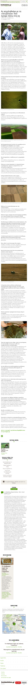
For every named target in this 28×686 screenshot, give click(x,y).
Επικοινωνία (3, 675)
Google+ (26, 5)
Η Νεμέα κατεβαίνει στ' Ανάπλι (7, 466)
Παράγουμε (2, 666)
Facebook (24, 5)
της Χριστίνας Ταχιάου (4, 453)
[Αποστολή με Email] (2, 436)
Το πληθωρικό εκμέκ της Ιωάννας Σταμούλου (6, 568)
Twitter (22, 5)
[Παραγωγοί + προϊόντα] (14, 633)
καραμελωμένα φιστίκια (5, 593)
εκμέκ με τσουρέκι (6, 594)
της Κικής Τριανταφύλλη (5, 573)
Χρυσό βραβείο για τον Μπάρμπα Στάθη (7, 462)
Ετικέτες (3, 672)
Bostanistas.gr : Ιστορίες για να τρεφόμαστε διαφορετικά (6, 5)
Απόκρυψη (14, 489)
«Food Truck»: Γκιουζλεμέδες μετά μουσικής (7, 472)
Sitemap (3, 673)
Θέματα (1, 663)
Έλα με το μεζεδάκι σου (7, 468)
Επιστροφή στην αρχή (6, 677)
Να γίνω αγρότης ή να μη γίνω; (4, 450)
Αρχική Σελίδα (3, 658)
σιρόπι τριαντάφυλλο (5, 596)
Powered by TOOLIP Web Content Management (24, 683)
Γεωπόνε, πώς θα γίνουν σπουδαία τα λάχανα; (7, 475)
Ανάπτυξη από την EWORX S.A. (18, 683)
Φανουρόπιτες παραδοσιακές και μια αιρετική (14, 650)
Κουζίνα (4, 575)
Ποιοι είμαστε (3, 668)
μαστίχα (4, 598)
